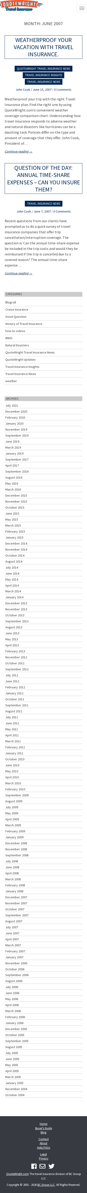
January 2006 (14, 1023)
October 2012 (14, 663)
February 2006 (15, 1017)
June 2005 (12, 1059)
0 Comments (62, 89)
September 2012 (17, 669)
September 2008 (17, 855)
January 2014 (14, 597)
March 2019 (13, 447)
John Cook (23, 89)
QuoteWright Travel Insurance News (43, 69)
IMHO (9, 338)
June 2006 (12, 993)
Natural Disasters (17, 345)
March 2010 (13, 783)
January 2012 (14, 693)
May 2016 (11, 483)
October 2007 (14, 909)
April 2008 (12, 873)
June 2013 (12, 633)
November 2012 (16, 657)
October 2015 (14, 507)
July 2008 (11, 861)
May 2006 (11, 999)
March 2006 (13, 1011)
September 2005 (17, 1041)
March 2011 (13, 741)
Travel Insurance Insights (43, 75)
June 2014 (12, 573)
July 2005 (11, 1053)
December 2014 (16, 543)
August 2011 (13, 711)
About (43, 1143)
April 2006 (12, 1005)
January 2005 (14, 1083)
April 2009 (12, 819)
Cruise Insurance (16, 309)
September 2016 (17, 471)
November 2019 (16, 429)
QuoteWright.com (17, 1174)
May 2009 (11, 813)
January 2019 (14, 453)
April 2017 (12, 465)
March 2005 (13, 1077)
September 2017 (17, 459)
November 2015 (16, 501)
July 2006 (11, 987)
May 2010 (11, 771)
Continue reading (18, 151)
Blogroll (10, 302)
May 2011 (11, 729)
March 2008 (13, 879)
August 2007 (13, 921)
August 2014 (13, 561)
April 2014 (12, 585)
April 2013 (12, 645)
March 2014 (13, 591)
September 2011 (17, 705)
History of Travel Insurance (23, 324)
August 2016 (13, 477)
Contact (44, 1139)
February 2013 (15, 651)
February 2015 (15, 531)
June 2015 (12, 513)
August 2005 (13, 1047)
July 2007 (11, 927)
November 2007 (16, 903)
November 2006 (16, 963)
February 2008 (15, 885)
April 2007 (12, 939)
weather (11, 381)
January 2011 (14, 753)
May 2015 (11, 519)
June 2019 (12, 441)
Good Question (15, 317)
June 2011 (12, 723)
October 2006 (14, 969)
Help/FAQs (43, 1148)
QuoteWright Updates (20, 359)
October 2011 (14, 699)
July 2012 (11, 675)
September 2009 (17, 795)
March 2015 (13, 525)
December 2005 (16, 1029)
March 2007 (13, 945)
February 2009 (15, 831)
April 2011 (12, 735)
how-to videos (15, 331)
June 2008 (12, 867)
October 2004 (14, 1095)
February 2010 (15, 789)
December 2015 (16, 495)
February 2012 (15, 687)
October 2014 (14, 555)
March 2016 (13, 489)
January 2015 (14, 537)
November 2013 (16, 609)
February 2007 (15, 951)
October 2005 (14, 1035)
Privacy (43, 1158)
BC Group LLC (46, 1185)
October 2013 (14, 615)
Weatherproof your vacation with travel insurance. (43, 47)
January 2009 (14, 837)
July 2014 (11, 567)
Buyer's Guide (43, 1128)
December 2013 (16, 603)
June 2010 (12, 765)
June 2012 (12, 681)
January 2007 (14, 957)
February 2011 (15, 747)
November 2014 (16, 549)
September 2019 (17, 435)
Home (43, 1124)
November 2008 (16, 849)
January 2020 (14, 423)
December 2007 (16, 897)
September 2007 (17, 915)
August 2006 (13, 981)
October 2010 (14, 759)
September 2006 (17, 975)
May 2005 (11, 1065)
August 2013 (13, 627)
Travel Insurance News (43, 82)
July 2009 (11, 807)
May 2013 (11, 639)
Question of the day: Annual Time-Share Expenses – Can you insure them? (43, 178)
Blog (43, 1132)
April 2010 (12, 777)
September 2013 (17, 621)
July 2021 (11, 405)
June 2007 (12, 933)
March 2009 (13, 825)
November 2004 (16, 1089)
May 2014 (11, 579)
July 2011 (11, 717)
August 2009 (13, 801)
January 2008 (14, 891)
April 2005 (12, 1071)
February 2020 (15, 417)
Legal (43, 1154)
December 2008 (16, 843)
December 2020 (16, 411)
